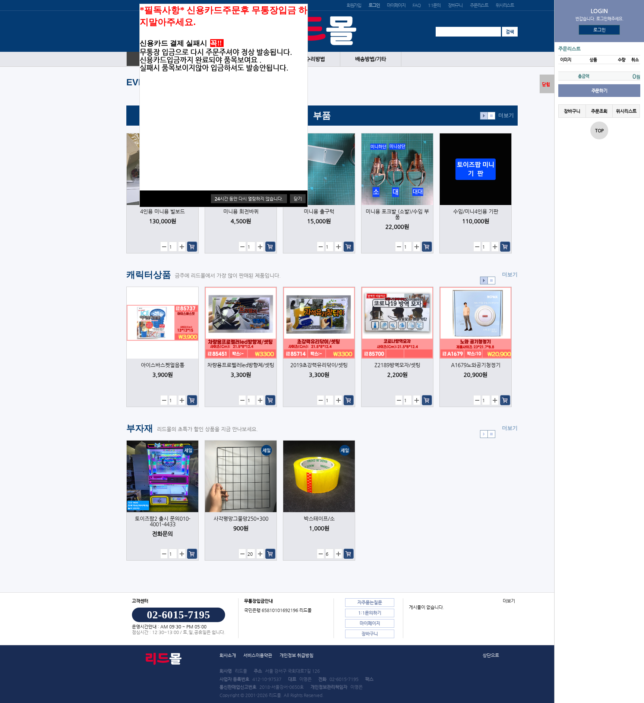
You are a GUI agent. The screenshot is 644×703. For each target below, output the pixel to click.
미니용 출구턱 (319, 211)
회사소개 (228, 655)
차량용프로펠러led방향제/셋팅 (240, 365)
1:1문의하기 (369, 612)
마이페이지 (396, 5)
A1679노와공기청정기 (476, 365)
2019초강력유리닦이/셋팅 (319, 365)
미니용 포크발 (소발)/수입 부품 (397, 214)
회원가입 (354, 5)
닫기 (298, 198)
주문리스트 (479, 5)
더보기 (506, 115)
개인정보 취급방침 (296, 655)
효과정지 (491, 116)
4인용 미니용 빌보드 (162, 211)
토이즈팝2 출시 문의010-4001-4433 (162, 521)
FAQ (416, 5)
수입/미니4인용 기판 (475, 211)
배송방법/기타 (370, 59)
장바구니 (455, 5)
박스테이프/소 (319, 518)
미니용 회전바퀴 (241, 211)
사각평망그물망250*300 (241, 518)
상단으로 (491, 655)
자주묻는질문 (369, 602)
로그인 (599, 29)
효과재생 (484, 116)
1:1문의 (434, 5)
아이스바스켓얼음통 (162, 365)
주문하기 (599, 90)
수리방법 (315, 59)
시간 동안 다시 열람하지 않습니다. (249, 198)
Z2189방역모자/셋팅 (397, 365)
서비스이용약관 (257, 655)
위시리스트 (505, 5)
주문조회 (599, 111)
